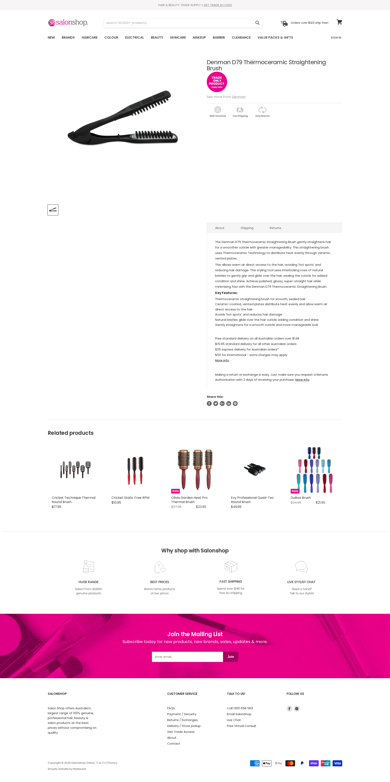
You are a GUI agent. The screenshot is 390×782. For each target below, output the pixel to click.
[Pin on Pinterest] (235, 403)
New (51, 37)
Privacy (112, 763)
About (219, 228)
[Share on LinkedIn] (228, 403)
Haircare (90, 37)
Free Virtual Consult (241, 726)
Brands (68, 37)
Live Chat (234, 720)
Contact (173, 743)
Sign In (336, 38)
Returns (275, 228)
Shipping (247, 228)
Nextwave (79, 769)
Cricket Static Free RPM (130, 497)
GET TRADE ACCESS (218, 5)
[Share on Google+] (222, 403)
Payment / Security (181, 714)
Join (230, 656)
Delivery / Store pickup (184, 726)
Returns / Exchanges (182, 720)
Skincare (178, 37)
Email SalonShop (239, 714)
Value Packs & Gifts (275, 37)
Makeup (199, 37)
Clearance (241, 37)
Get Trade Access (181, 732)
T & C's (101, 763)
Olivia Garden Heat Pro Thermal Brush (189, 499)
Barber (219, 37)
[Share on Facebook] (209, 403)
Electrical (134, 37)
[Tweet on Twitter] (215, 403)
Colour (111, 37)
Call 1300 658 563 (240, 708)
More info (222, 360)
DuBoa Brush (301, 497)
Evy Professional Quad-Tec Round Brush (252, 499)
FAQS (171, 708)
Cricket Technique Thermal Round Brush (73, 499)
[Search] (257, 23)
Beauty (157, 37)
